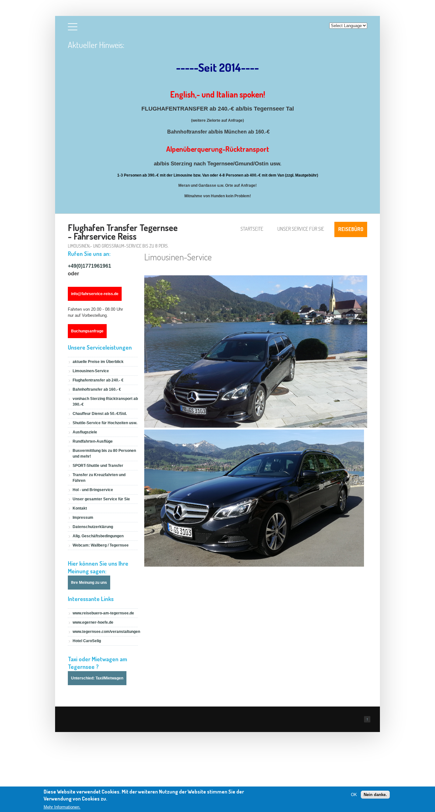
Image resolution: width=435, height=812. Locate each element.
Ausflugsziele (85, 432)
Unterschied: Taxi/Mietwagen (97, 678)
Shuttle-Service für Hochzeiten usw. (105, 423)
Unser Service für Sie (300, 229)
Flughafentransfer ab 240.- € (98, 380)
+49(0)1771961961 (89, 266)
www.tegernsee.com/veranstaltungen (106, 631)
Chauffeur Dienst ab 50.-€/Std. (100, 413)
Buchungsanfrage (87, 331)
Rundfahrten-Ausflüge (93, 441)
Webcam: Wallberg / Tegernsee (101, 545)
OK (354, 794)
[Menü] (72, 28)
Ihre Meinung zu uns (89, 582)
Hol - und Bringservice (93, 490)
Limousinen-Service (91, 371)
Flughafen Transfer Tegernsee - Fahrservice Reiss (123, 232)
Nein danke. (375, 794)
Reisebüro (350, 229)
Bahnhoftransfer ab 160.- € (97, 389)
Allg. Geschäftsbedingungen (98, 536)
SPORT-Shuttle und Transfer (98, 465)
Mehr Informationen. (62, 807)
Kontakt (80, 508)
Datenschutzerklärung (93, 527)
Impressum (83, 517)
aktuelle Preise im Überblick (98, 361)
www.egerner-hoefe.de (93, 622)
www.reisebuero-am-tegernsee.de (103, 613)
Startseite (251, 229)
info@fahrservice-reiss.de (94, 294)
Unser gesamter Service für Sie (101, 499)
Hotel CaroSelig (87, 641)
